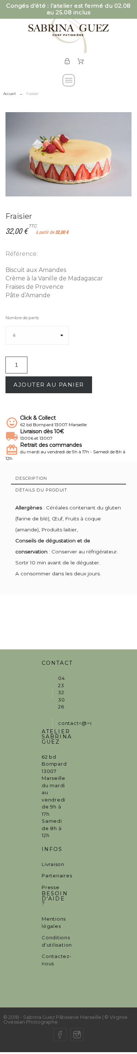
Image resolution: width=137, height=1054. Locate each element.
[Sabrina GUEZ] (68, 30)
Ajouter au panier (49, 384)
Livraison (53, 864)
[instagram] (77, 1034)
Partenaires (57, 875)
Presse (51, 887)
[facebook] (59, 1034)
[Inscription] (67, 61)
